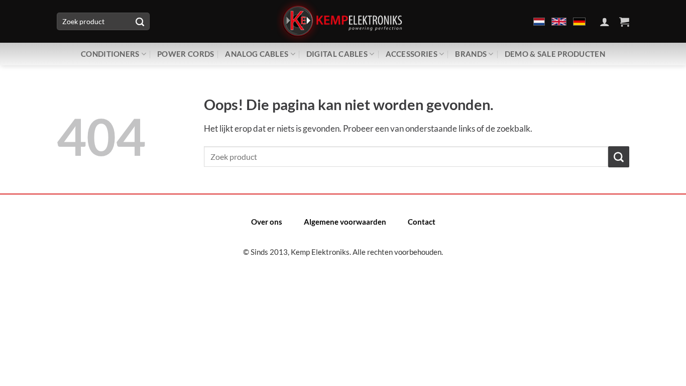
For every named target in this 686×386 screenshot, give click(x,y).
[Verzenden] (140, 22)
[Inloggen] (605, 22)
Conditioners (110, 53)
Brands (471, 53)
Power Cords (185, 53)
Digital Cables (337, 53)
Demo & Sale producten (555, 53)
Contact (421, 221)
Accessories (411, 53)
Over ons (266, 221)
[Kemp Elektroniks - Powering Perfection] (343, 21)
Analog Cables (256, 53)
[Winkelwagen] (624, 22)
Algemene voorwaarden (345, 221)
